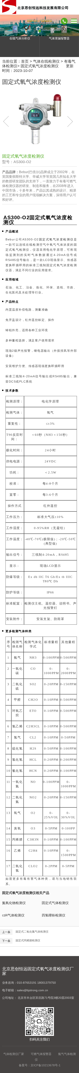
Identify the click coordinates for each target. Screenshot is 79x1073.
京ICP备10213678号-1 (45, 1065)
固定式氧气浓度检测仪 (40, 66)
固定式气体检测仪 (55, 903)
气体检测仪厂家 (13, 1054)
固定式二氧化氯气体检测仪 (32, 931)
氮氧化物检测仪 (14, 903)
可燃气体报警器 (41, 1054)
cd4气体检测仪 (13, 915)
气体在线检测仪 (46, 61)
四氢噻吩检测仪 (53, 915)
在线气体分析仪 (19, 38)
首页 (25, 61)
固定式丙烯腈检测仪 (28, 940)
